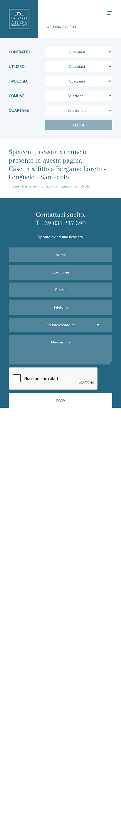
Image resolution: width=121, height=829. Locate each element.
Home (14, 186)
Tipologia (18, 81)
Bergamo (29, 186)
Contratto (19, 52)
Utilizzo (17, 66)
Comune (16, 96)
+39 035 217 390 (61, 27)
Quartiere (19, 110)
